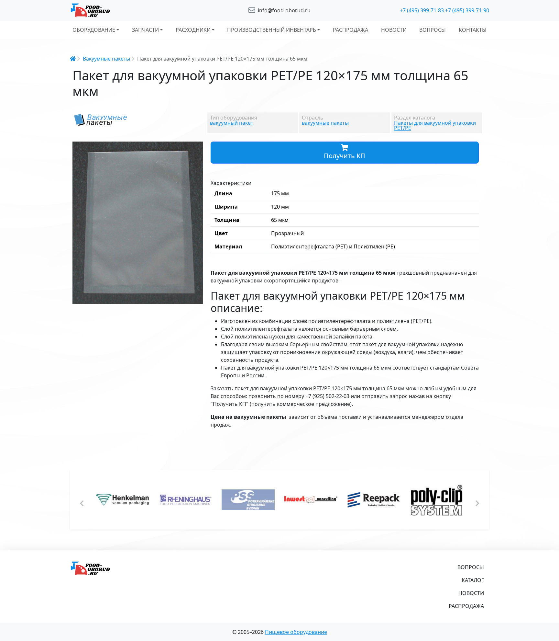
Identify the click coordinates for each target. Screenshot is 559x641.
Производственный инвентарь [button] (271, 29)
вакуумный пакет (231, 122)
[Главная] (137, 10)
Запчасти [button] (145, 29)
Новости (394, 29)
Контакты (473, 29)
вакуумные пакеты (325, 122)
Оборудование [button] (93, 29)
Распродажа (350, 29)
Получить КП (344, 155)
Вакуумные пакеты (106, 58)
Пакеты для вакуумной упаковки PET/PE (435, 125)
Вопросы (432, 29)
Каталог (473, 580)
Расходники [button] (193, 29)
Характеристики (231, 183)
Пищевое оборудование (296, 631)
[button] (197, 147)
